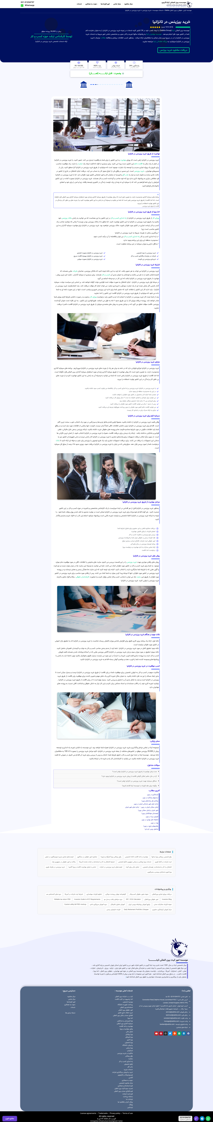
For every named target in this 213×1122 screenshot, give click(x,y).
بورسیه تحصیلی (128, 1002)
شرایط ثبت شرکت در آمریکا (74, 894)
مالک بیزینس (67, 218)
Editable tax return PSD (62, 899)
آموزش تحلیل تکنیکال (118, 904)
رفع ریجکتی (129, 1056)
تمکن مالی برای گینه (132, 867)
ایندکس (130, 1107)
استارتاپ (130, 1051)
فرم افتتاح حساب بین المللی (123, 1091)
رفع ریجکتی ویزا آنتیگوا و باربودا (111, 857)
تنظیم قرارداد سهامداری (94, 894)
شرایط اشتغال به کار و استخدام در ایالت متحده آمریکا (97, 862)
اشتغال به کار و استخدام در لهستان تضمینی (157, 867)
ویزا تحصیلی (129, 1042)
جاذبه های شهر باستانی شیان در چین (146, 804)
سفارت (130, 1059)
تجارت (80, 164)
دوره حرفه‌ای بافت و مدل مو (113, 899)
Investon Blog (167, 899)
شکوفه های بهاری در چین (150, 820)
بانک (57, 440)
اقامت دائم (138, 164)
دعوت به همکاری (91, 4)
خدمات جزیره (128, 1070)
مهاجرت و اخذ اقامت (126, 1026)
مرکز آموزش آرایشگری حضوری (162, 910)
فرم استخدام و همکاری (125, 1086)
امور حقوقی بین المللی (125, 1010)
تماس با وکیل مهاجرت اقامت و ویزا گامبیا (82, 867)
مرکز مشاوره (128, 4)
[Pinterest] (161, 1033)
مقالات (103, 38)
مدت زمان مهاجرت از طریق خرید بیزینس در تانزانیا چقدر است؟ (134, 771)
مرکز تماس (117, 4)
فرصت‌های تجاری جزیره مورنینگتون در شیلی (59, 857)
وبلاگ (131, 1105)
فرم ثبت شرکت (127, 1094)
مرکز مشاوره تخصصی (126, 1083)
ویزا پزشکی (129, 1034)
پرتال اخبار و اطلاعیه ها (125, 1102)
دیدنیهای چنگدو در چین (150, 798)
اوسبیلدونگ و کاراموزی (125, 1075)
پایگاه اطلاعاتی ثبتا (160, 41)
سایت (138, 577)
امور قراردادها (105, 4)
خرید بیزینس (146, 10)
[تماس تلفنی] (196, 1118)
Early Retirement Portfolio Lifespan (136, 910)
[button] (106, 772)
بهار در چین (154, 823)
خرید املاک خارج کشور (125, 1013)
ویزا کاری (130, 1040)
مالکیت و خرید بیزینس (125, 1053)
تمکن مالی (129, 1032)
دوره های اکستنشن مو (53, 894)
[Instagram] (166, 1033)
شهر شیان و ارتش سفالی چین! (148, 810)
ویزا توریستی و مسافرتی (125, 1021)
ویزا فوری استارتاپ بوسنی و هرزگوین (159, 872)
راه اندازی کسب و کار (119, 218)
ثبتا (173, 30)
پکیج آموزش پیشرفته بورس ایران (139, 904)
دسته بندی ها (70, 1013)
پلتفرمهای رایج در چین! (150, 826)
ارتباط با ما (129, 1099)
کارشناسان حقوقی (82, 577)
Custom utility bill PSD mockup (75, 904)
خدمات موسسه (158, 10)
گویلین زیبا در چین (152, 817)
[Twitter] (170, 1033)
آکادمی (131, 1078)
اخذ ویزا (130, 1018)
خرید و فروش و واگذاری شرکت (122, 1072)
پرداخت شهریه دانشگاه (125, 1005)
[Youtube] (156, 1033)
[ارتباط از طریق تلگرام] (202, 1118)
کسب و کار (106, 275)
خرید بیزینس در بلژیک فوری (55, 867)
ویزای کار (155, 218)
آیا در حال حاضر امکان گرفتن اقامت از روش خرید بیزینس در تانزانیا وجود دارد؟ (129, 776)
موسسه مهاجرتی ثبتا (153, 34)
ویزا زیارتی (129, 1048)
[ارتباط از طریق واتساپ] (208, 1118)
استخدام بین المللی (126, 1007)
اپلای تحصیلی (128, 1064)
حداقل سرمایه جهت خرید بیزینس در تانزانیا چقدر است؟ (137, 781)
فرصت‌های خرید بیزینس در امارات (111, 867)
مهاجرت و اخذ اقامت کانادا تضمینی (136, 857)
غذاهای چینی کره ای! (151, 829)
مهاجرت (123, 160)
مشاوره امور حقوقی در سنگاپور (87, 857)
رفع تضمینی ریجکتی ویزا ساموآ (162, 857)
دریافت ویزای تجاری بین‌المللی (162, 894)
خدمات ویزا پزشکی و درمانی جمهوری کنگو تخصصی (134, 862)
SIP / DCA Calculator (133, 899)
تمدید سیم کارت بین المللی (124, 1088)
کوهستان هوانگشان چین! (150, 813)
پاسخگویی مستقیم (185, 1120)
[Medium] (179, 1033)
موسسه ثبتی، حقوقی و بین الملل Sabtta (178, 10)
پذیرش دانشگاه (127, 1045)
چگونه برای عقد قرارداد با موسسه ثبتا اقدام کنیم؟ (139, 786)
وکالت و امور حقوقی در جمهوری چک (63, 862)
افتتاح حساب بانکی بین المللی (123, 1015)
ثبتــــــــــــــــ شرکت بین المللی (124, 996)
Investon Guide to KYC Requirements (87, 899)
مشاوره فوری (9, 1118)
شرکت (74, 271)
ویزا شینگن (129, 1037)
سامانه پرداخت (128, 1097)
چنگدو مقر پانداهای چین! (150, 801)
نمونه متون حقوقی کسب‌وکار (139, 894)
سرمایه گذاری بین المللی (125, 1024)
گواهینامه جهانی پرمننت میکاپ (115, 894)
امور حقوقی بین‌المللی (151, 899)
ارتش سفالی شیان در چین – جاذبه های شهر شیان (141, 807)
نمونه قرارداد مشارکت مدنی (163, 904)
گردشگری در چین (152, 795)
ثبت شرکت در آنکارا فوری (163, 862)
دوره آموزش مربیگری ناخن (98, 904)
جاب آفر (125, 175)
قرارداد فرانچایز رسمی (113, 910)
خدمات (79, 4)
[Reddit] (175, 1033)
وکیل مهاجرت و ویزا (126, 1029)
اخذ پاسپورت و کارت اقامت (124, 999)
